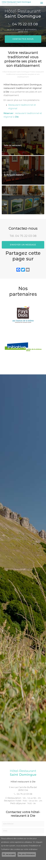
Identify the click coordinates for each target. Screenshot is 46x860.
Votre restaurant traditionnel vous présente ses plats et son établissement (25, 74)
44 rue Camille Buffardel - (23, 31)
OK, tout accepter (9, 854)
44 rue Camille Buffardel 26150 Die (24, 788)
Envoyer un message (23, 245)
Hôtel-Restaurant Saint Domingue (16, 3)
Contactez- (23, 39)
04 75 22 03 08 (25, 24)
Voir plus (23, 140)
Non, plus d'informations (27, 854)
